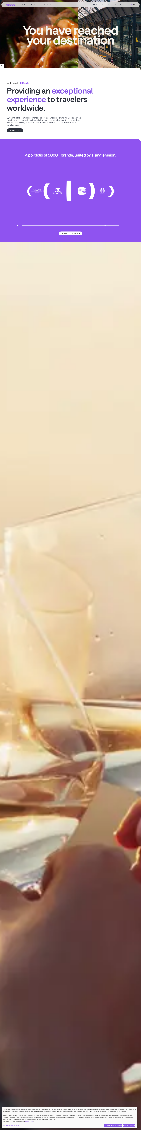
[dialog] (69, 1117)
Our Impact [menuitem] (35, 5)
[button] (2, 66)
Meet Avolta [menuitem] (22, 5)
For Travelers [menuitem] (48, 5)
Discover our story (15, 130)
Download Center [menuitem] (113, 5)
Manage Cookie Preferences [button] (11, 1125)
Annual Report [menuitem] (124, 5)
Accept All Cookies (129, 1125)
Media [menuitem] (95, 5)
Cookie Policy (29, 1121)
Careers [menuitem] (104, 5)
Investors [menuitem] (85, 5)
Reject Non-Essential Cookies (113, 1125)
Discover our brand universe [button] (70, 233)
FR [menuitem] (134, 5)
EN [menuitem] (132, 5)
